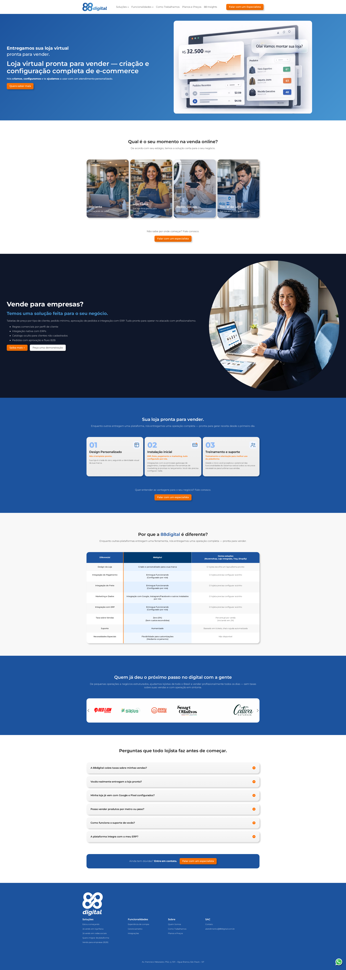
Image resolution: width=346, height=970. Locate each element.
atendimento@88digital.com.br (220, 929)
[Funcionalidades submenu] (153, 7)
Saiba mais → (17, 347)
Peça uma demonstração (48, 347)
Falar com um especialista (173, 238)
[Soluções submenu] (128, 7)
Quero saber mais (20, 86)
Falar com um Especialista (245, 6)
